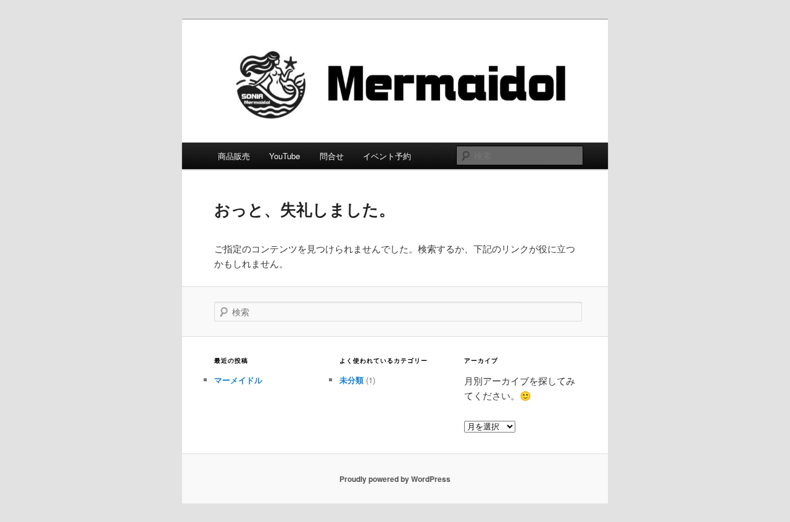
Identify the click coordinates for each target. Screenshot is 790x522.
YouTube (284, 156)
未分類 (351, 380)
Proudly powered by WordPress (395, 478)
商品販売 (234, 156)
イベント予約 (387, 156)
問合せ (332, 156)
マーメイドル (238, 380)
